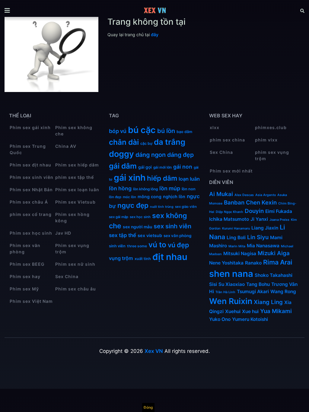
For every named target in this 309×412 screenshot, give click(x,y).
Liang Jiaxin (264, 228)
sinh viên (117, 245)
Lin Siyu (258, 237)
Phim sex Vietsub (75, 201)
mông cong (149, 196)
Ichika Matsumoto (229, 219)
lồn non (189, 188)
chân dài (124, 142)
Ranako (253, 263)
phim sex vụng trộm (272, 155)
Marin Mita (236, 246)
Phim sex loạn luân (77, 189)
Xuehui (233, 311)
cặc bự (146, 143)
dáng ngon (150, 154)
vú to (157, 244)
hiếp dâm (162, 178)
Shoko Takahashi (273, 275)
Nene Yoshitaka (226, 263)
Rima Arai (277, 262)
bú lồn (166, 131)
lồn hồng (120, 188)
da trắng (169, 142)
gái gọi (145, 167)
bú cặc (142, 130)
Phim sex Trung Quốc (28, 149)
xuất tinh (143, 258)
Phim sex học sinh (31, 233)
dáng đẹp (180, 154)
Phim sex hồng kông (72, 217)
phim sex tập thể (74, 177)
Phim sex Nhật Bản (31, 189)
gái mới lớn (162, 167)
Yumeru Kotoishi (250, 319)
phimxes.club (271, 127)
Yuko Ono (220, 319)
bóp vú (117, 131)
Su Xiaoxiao (231, 284)
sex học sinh (140, 217)
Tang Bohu (258, 284)
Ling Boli (236, 237)
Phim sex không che (73, 130)
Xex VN (154, 351)
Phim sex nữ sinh (75, 264)
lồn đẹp (115, 197)
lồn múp (169, 188)
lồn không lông (145, 189)
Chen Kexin (261, 202)
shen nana (231, 273)
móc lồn (129, 197)
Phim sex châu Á (29, 201)
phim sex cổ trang (31, 214)
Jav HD (63, 233)
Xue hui (250, 311)
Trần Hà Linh (225, 292)
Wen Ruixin (230, 301)
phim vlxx (266, 139)
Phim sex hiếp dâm (77, 164)
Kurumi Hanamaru (236, 228)
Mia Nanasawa (263, 246)
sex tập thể (122, 235)
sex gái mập (118, 217)
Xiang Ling (268, 302)
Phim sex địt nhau (30, 164)
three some (137, 246)
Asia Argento (265, 195)
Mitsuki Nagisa (239, 253)
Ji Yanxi (259, 219)
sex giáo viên (186, 206)
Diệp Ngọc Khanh (229, 212)
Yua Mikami (276, 311)
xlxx (214, 127)
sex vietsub (150, 235)
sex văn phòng (177, 235)
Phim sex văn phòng (25, 248)
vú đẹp (178, 245)
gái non (182, 166)
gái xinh (129, 177)
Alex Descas (244, 195)
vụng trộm (121, 258)
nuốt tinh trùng (162, 207)
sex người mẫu (137, 226)
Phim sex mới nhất (231, 170)
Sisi (213, 284)
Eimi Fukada (278, 211)
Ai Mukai (221, 194)
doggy (121, 154)
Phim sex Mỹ (24, 288)
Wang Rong (283, 291)
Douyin (254, 211)
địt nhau (169, 257)
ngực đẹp (132, 205)
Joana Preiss (279, 220)
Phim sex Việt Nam (31, 301)
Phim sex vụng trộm (72, 248)
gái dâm (123, 165)
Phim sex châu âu (75, 288)
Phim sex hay (25, 276)
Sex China (66, 276)
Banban (234, 202)
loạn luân (189, 179)
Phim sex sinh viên (31, 177)
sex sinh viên (172, 226)
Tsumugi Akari (253, 291)
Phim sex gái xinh (30, 127)
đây (154, 34)
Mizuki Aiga (274, 253)
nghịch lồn (174, 196)
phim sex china (227, 139)
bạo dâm (184, 131)
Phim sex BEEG (27, 264)
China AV (65, 146)
